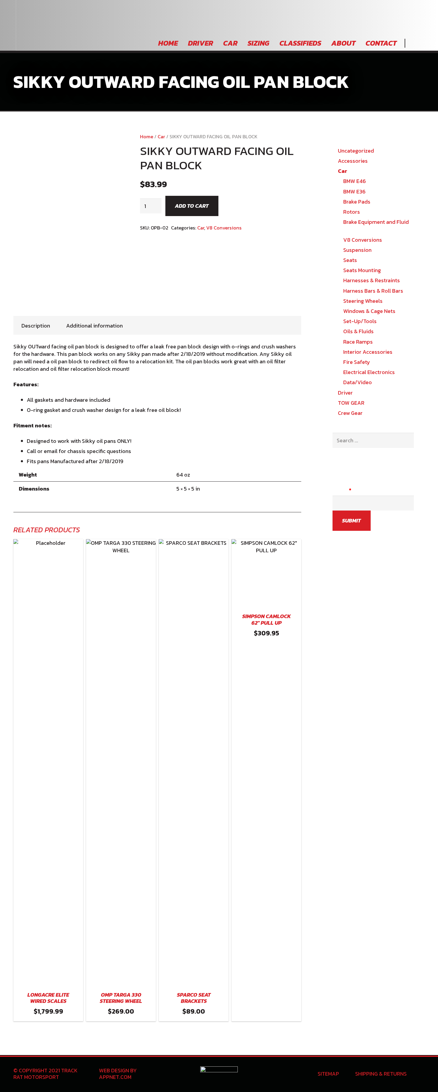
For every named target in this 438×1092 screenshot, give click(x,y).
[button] (266, 1013)
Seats (350, 260)
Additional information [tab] (94, 326)
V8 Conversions (224, 227)
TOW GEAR (351, 403)
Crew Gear (350, 413)
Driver (345, 393)
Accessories (353, 161)
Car (161, 136)
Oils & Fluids (358, 331)
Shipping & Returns (381, 1074)
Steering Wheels (363, 301)
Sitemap (328, 1074)
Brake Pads (356, 202)
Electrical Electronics (369, 372)
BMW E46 (354, 181)
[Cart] (423, 43)
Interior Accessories (367, 352)
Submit (351, 520)
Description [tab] (35, 326)
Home (146, 136)
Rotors (351, 212)
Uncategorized (356, 151)
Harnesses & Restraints (371, 280)
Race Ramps (358, 342)
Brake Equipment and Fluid (376, 222)
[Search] (412, 43)
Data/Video (357, 382)
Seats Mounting (362, 270)
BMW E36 (354, 191)
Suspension (357, 250)
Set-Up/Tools (360, 321)
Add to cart (192, 206)
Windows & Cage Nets (369, 311)
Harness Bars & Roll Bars (373, 291)
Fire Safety (356, 362)
